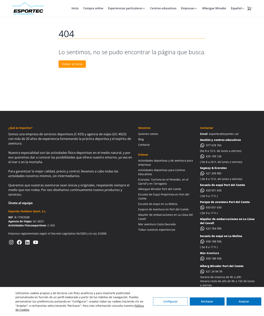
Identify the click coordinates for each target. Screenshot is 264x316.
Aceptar (244, 301)
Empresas (187, 8)
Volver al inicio (72, 64)
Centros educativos (163, 8)
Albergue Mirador (214, 8)
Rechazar (207, 301)
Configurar (170, 301)
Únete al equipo (20, 203)
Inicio (75, 8)
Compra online (93, 8)
